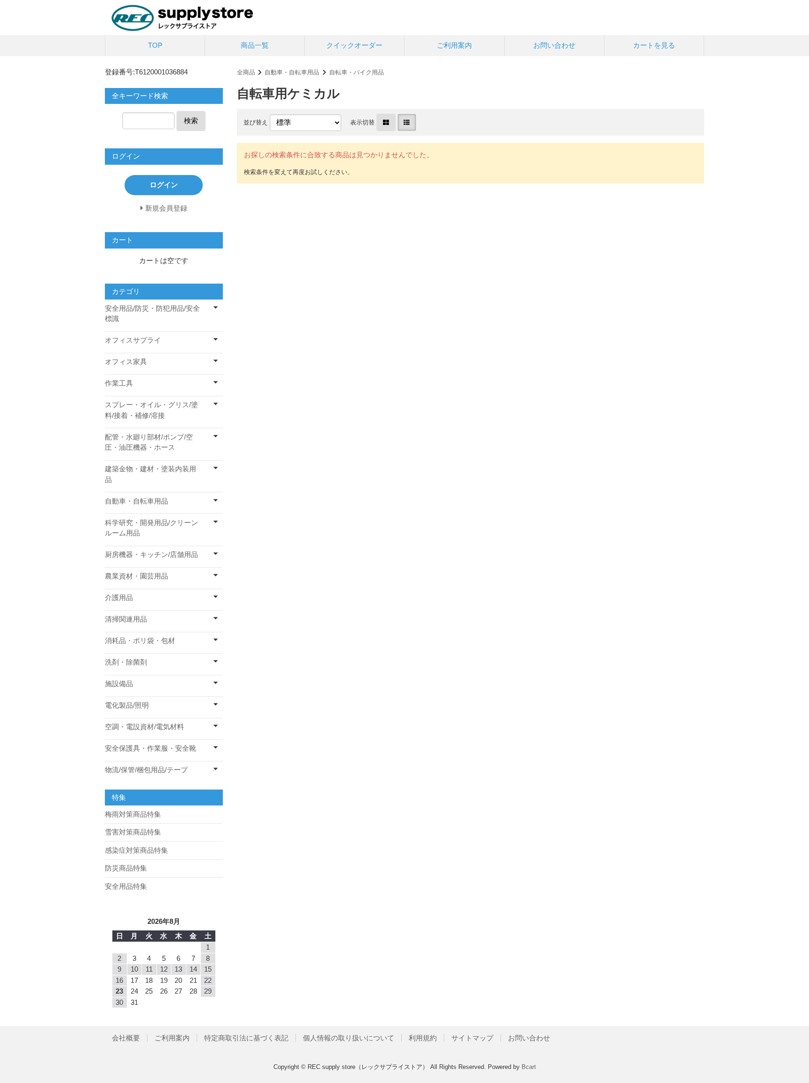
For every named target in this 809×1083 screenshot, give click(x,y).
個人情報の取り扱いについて (348, 1038)
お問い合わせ (554, 45)
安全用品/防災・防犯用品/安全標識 (152, 313)
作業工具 (119, 383)
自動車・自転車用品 (292, 72)
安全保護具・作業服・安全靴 (150, 748)
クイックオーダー (354, 45)
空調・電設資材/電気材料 (144, 727)
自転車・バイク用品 (356, 72)
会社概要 (126, 1038)
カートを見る (654, 45)
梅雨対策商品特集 (133, 814)
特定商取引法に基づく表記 (246, 1038)
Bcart (529, 1066)
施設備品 (119, 684)
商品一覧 (255, 45)
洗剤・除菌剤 (126, 662)
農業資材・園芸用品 (136, 576)
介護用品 (119, 597)
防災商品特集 (126, 868)
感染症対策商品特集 (136, 850)
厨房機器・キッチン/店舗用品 (151, 554)
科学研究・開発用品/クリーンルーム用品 (151, 528)
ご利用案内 (454, 45)
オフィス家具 (126, 362)
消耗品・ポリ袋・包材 (140, 640)
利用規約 (423, 1038)
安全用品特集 (126, 886)
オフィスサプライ (133, 340)
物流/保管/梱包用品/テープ (146, 770)
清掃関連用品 (126, 619)
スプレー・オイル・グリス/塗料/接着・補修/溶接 (151, 410)
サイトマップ (472, 1038)
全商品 (246, 72)
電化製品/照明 (127, 705)
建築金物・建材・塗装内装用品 (150, 474)
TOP (155, 45)
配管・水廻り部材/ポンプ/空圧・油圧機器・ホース (149, 442)
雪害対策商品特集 (133, 832)
